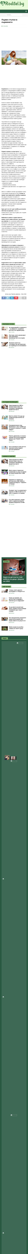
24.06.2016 (12, 630)
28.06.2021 (12, 613)
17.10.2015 (12, 339)
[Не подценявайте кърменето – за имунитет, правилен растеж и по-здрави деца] (5, 328)
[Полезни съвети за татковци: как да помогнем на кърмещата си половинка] (5, 344)
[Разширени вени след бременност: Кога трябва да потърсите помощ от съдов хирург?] (5, 427)
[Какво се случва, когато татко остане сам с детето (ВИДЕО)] (7, 757)
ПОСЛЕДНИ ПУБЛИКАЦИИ (10, 402)
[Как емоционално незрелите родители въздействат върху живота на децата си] (5, 619)
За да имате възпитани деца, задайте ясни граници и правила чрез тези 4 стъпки (17, 609)
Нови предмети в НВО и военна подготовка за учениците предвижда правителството (16, 407)
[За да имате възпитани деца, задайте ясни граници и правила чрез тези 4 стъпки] (5, 608)
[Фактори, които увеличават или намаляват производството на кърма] (5, 336)
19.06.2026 (12, 485)
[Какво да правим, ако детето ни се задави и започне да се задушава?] (5, 599)
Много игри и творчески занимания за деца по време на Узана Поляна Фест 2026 (17, 472)
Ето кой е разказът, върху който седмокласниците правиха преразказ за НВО (17, 501)
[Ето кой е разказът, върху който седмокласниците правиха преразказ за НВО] (5, 500)
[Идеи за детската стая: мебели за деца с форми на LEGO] (14, 567)
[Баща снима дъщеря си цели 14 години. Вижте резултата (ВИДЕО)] (13, 758)
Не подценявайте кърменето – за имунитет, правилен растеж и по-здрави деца (17, 329)
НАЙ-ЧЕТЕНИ (6, 586)
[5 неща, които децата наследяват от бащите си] (5, 590)
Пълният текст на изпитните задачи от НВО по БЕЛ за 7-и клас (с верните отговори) (17, 492)
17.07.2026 (12, 442)
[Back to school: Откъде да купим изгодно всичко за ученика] (5, 417)
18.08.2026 (12, 411)
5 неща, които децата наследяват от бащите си (16, 590)
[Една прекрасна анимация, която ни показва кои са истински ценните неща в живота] (14, 1173)
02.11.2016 (12, 332)
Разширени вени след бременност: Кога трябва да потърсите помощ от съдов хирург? (17, 427)
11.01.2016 (5, 26)
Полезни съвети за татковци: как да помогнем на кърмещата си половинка (17, 344)
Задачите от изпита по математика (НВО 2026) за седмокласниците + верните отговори (17, 482)
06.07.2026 (12, 475)
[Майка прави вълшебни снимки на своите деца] (5, 628)
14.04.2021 (12, 347)
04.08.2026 (12, 420)
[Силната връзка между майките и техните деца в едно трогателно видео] (20, 701)
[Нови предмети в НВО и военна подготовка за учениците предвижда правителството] (5, 407)
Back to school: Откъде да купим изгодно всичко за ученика (16, 417)
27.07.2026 (12, 431)
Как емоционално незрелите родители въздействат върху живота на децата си (17, 619)
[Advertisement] (13, 39)
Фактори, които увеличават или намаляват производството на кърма (17, 336)
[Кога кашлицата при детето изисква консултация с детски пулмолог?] (5, 447)
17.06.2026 (12, 495)
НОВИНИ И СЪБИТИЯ (8, 456)
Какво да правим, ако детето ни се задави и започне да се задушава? (16, 599)
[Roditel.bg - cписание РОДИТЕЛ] (14, 5)
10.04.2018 (12, 593)
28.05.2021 (12, 622)
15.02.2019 (12, 602)
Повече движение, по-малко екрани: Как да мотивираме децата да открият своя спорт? (17, 438)
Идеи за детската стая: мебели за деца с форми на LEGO (13, 579)
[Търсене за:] (14, 15)
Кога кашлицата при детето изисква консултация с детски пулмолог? (17, 448)
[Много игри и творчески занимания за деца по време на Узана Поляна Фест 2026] (5, 472)
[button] (26, 11)
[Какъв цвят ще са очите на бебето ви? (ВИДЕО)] (14, 819)
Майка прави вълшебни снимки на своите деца (16, 627)
